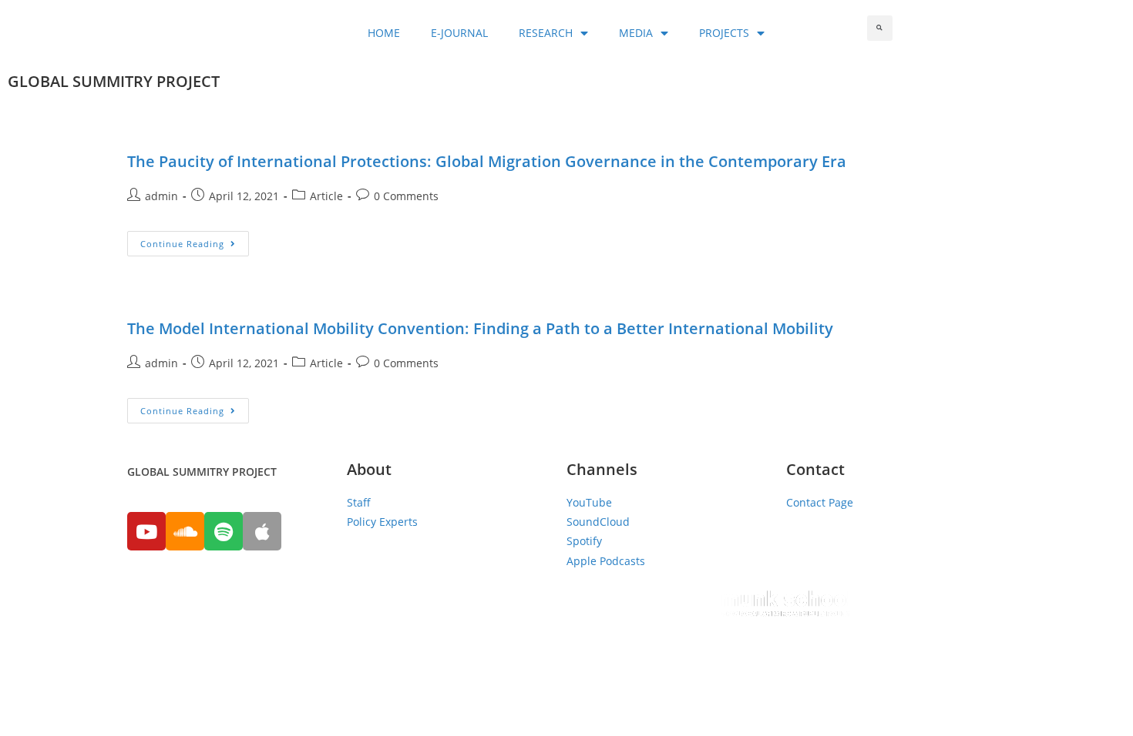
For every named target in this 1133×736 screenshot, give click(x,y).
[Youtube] (146, 531)
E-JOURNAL (459, 32)
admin (161, 196)
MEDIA (636, 32)
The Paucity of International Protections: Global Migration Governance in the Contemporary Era (486, 161)
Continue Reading (182, 243)
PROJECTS (724, 32)
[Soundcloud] (185, 531)
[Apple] (262, 531)
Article (326, 196)
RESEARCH (546, 32)
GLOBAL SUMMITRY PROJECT (114, 81)
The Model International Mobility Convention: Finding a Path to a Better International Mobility (480, 328)
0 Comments (406, 196)
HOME (384, 32)
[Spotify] (223, 531)
